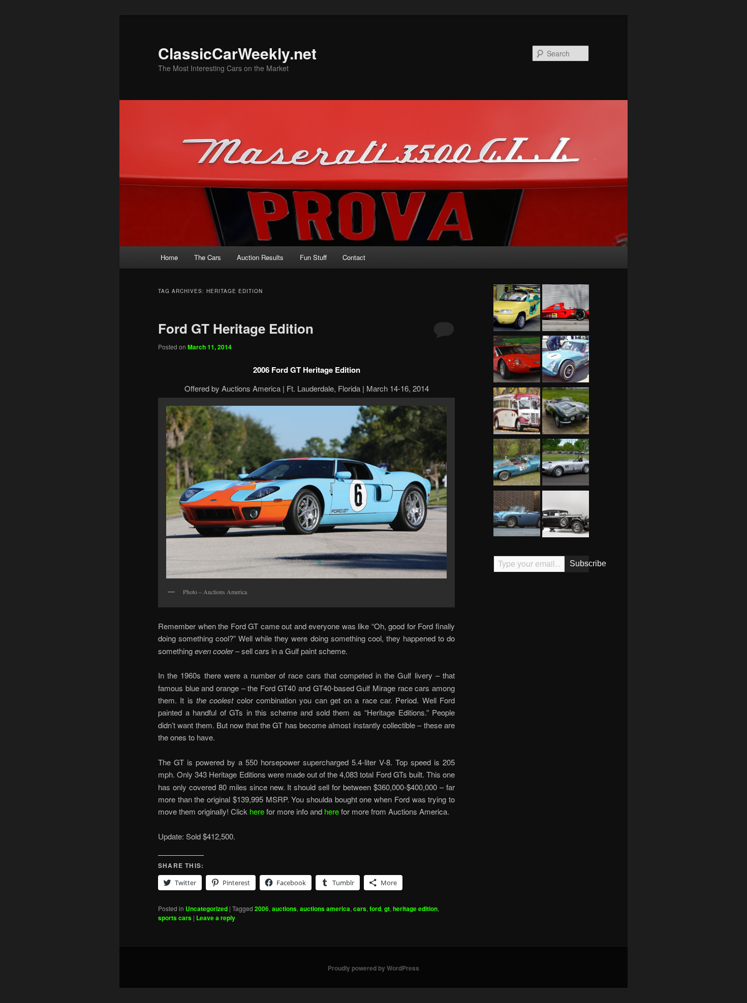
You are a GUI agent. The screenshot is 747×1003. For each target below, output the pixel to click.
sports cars (175, 917)
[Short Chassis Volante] (516, 515)
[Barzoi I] (516, 360)
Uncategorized (206, 908)
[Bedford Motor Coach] (516, 412)
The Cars (207, 257)
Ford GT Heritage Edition (236, 328)
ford (375, 908)
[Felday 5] (516, 464)
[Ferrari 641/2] (565, 309)
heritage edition (415, 908)
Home (169, 257)
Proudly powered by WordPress (373, 968)
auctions (284, 908)
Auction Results (260, 257)
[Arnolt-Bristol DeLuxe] (565, 412)
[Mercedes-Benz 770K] (565, 515)
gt (387, 908)
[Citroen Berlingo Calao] (516, 309)
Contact (354, 257)
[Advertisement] (541, 738)
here (257, 811)
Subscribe (579, 563)
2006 (262, 908)
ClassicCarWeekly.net (237, 53)
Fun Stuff (313, 257)
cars (359, 908)
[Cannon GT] (565, 360)
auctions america (325, 908)
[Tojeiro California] (565, 464)
